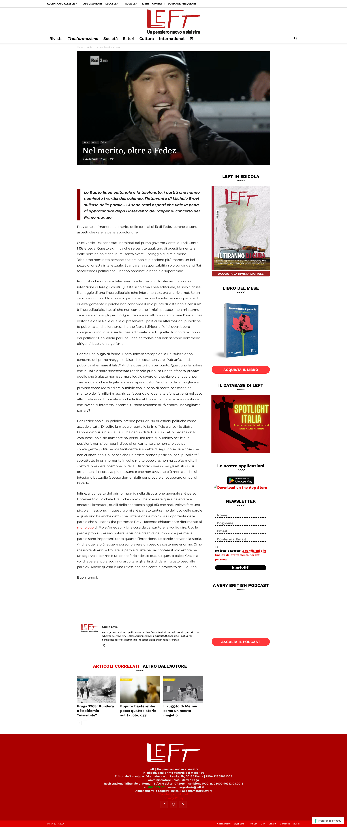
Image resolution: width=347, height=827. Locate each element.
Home (80, 46)
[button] (295, 39)
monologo (85, 527)
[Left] (173, 21)
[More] (138, 177)
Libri (145, 3)
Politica (104, 142)
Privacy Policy (174, 798)
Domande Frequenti (182, 3)
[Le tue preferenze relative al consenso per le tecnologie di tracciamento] (328, 820)
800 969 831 (157, 787)
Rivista (56, 38)
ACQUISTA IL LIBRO (240, 370)
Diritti (89, 46)
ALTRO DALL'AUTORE (165, 666)
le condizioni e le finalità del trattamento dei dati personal (240, 555)
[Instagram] (173, 804)
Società (110, 38)
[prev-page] (79, 723)
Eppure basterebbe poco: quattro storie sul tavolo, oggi (138, 710)
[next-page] (85, 723)
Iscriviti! (241, 567)
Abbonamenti (92, 3)
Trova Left (131, 3)
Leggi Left (112, 3)
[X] (114, 177)
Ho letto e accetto (240, 555)
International (172, 38)
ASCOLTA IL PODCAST (240, 642)
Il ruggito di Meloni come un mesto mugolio (180, 710)
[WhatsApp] (126, 177)
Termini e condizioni (173, 794)
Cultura (146, 38)
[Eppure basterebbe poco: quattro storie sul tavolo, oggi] (140, 689)
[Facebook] (102, 177)
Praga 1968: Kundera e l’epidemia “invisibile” (95, 710)
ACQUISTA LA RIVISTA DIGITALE (241, 273)
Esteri (128, 38)
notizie (95, 142)
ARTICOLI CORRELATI (116, 666)
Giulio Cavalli (91, 159)
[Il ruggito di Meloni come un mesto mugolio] (183, 689)
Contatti (158, 3)
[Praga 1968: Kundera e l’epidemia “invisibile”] (96, 689)
